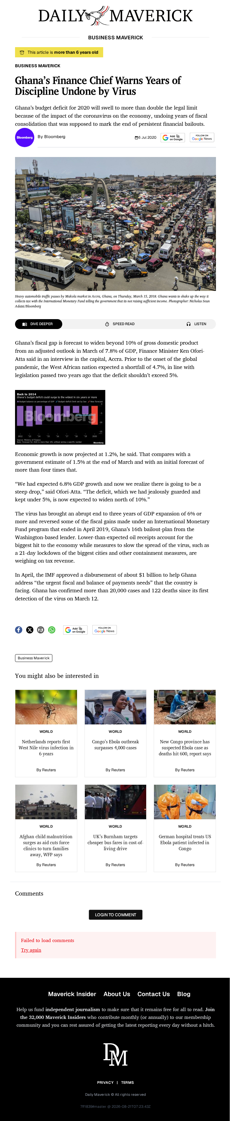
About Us (116, 994)
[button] (173, 137)
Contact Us (153, 994)
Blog (183, 994)
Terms (127, 1082)
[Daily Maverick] (115, 15)
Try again (31, 949)
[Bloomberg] (24, 137)
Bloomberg (54, 136)
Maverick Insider (72, 994)
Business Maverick (34, 658)
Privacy (105, 1082)
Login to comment (115, 914)
